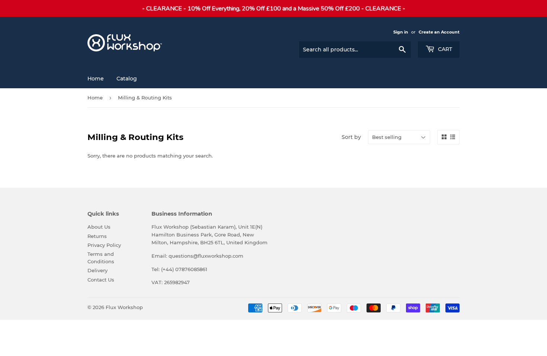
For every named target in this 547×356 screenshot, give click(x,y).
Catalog (126, 78)
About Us (99, 227)
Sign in (400, 32)
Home (95, 78)
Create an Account (439, 32)
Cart (444, 49)
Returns (97, 236)
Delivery (97, 270)
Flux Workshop (124, 307)
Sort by (351, 137)
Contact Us (100, 280)
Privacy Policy (104, 245)
